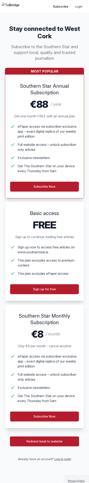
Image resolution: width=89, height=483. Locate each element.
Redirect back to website (44, 441)
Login (78, 6)
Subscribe (60, 6)
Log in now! (62, 459)
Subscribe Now (44, 416)
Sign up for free (44, 289)
